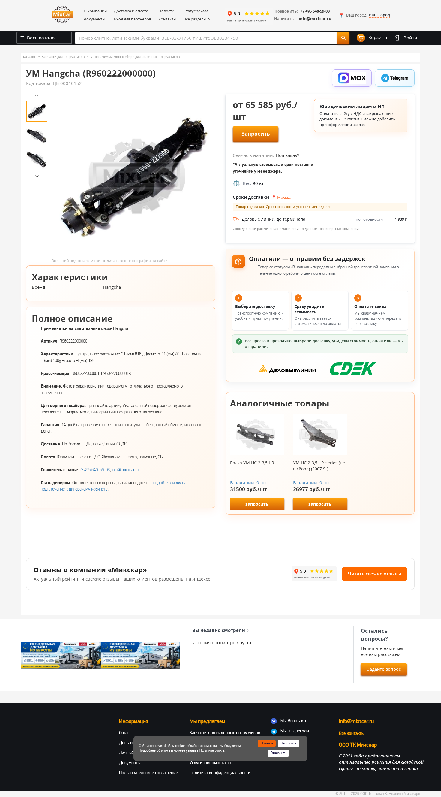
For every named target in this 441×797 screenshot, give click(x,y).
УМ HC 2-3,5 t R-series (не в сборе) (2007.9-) (319, 466)
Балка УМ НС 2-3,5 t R (252, 463)
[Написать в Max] (352, 78)
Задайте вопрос (384, 669)
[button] (364, 15)
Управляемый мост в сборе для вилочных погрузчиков (135, 56)
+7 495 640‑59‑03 (94, 469)
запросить (256, 504)
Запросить (256, 133)
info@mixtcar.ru (315, 18)
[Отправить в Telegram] (395, 78)
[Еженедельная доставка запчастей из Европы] (61, 655)
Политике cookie (212, 750)
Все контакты (351, 733)
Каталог (29, 56)
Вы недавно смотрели (218, 630)
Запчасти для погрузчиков (63, 56)
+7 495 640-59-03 (315, 11)
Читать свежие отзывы (374, 574)
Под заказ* (287, 155)
